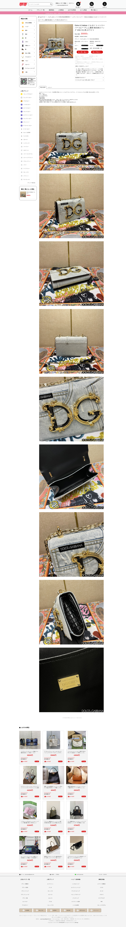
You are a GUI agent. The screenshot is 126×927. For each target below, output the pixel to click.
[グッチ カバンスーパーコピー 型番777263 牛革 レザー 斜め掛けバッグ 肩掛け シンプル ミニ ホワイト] (76, 740)
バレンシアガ (50, 905)
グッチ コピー (26, 129)
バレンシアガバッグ (75, 894)
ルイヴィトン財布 (76, 901)
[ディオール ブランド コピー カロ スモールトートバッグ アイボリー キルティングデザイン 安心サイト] (53, 740)
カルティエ (26, 150)
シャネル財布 (76, 905)
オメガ (101, 891)
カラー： (77, 45)
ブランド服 (25, 898)
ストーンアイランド (28, 157)
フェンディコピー (27, 97)
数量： (76, 48)
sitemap (76, 922)
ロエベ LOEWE (26, 132)
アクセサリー (28, 56)
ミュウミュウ (26, 143)
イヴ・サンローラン (28, 153)
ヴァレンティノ (27, 161)
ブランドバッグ (25, 891)
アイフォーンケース (29, 68)
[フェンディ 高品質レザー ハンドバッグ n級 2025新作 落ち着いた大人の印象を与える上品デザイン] (53, 810)
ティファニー (26, 168)
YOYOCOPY (62, 922)
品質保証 (55, 910)
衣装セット (27, 45)
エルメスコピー (26, 111)
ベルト (26, 60)
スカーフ (27, 64)
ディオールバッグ (76, 891)
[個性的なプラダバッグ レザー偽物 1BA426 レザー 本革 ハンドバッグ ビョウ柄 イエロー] (53, 845)
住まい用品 (27, 53)
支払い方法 (41, 910)
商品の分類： (78, 41)
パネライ (102, 894)
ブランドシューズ (25, 894)
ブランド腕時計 (25, 883)
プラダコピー (26, 101)
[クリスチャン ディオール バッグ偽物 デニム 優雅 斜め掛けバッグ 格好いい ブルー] (30, 740)
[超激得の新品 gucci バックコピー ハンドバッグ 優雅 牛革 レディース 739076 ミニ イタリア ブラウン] (76, 775)
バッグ (26, 26)
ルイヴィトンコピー (28, 115)
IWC (102, 901)
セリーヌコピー (26, 108)
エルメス (50, 898)
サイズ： (92, 45)
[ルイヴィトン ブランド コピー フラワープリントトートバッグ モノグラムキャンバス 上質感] (30, 775)
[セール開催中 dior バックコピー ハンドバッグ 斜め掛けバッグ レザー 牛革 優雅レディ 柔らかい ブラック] (76, 810)
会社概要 (27, 910)
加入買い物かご (83, 52)
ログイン (71, 3)
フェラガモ (25, 136)
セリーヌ (50, 894)
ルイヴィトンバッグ (75, 887)
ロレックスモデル (101, 905)
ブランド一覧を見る (31, 182)
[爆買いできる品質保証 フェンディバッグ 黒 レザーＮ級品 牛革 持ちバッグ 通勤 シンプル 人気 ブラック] (53, 775)
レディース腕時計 (101, 883)
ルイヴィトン (50, 883)
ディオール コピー (27, 125)
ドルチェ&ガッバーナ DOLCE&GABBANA (59, 17)
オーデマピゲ (102, 898)
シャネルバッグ (75, 883)
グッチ (50, 887)
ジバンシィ (26, 175)
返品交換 (68, 910)
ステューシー (26, 122)
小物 (26, 72)
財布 (26, 30)
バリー (25, 164)
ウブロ (101, 887)
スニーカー (25, 901)
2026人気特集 (28, 22)
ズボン (26, 41)
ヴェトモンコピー (27, 118)
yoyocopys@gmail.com (62, 5)
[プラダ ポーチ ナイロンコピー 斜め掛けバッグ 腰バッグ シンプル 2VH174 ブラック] (76, 845)
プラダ (50, 901)
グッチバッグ (76, 898)
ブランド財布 (25, 887)
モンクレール (26, 179)
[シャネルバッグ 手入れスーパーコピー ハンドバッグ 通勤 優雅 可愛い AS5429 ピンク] (30, 810)
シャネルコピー (26, 104)
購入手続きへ (97, 52)
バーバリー (26, 146)
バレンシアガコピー (28, 94)
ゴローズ (25, 139)
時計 (26, 34)
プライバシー (96, 910)
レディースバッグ (77, 17)
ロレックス (26, 172)
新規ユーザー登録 (61, 3)
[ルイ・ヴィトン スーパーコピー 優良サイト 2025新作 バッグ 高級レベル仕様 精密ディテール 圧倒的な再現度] (30, 845)
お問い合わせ (82, 910)
